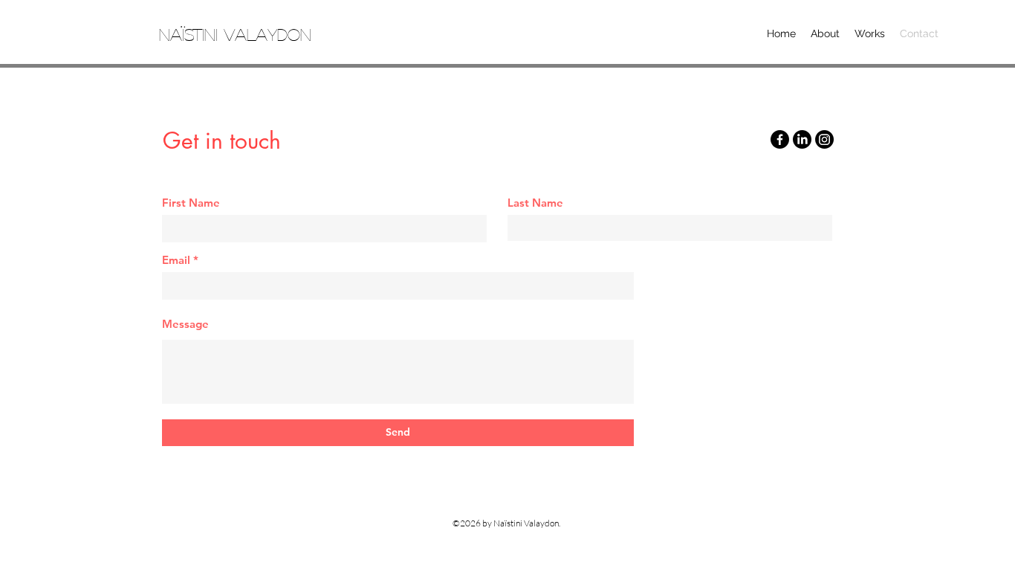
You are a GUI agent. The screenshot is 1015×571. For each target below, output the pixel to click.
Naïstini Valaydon (235, 34)
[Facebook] (780, 139)
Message (185, 323)
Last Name (535, 202)
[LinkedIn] (802, 139)
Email (176, 259)
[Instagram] (824, 139)
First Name (191, 202)
